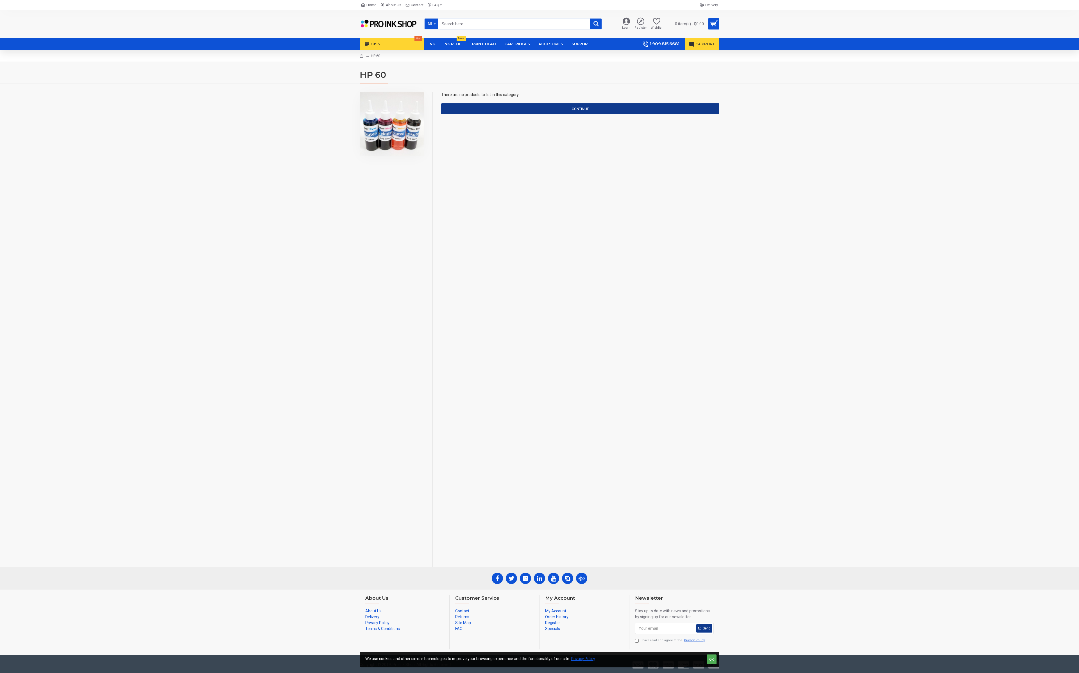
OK (711, 659)
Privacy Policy (583, 658)
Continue (580, 109)
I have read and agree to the (673, 640)
